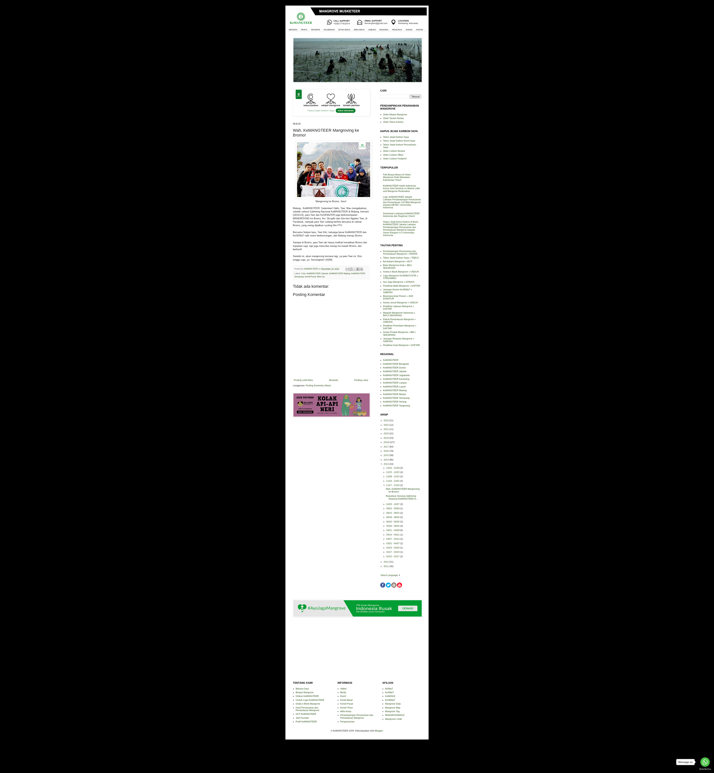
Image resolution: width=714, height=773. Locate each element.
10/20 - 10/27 (393, 504)
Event (343, 696)
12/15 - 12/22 (393, 472)
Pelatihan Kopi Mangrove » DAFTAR (401, 345)
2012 (386, 562)
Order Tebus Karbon (393, 122)
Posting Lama (361, 380)
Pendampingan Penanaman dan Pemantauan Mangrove (356, 716)
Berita (343, 692)
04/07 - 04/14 (393, 539)
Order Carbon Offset (393, 155)
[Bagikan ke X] (354, 269)
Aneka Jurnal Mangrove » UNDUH (400, 302)
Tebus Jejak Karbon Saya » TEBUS (401, 257)
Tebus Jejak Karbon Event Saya (399, 140)
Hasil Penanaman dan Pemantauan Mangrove (307, 709)
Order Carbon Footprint (394, 158)
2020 (386, 433)
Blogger (379, 730)
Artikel (343, 688)
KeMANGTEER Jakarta (317, 273)
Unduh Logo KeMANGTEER (310, 700)
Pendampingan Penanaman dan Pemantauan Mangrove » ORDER (400, 252)
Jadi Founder (302, 718)
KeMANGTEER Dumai (394, 367)
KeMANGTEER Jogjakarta (396, 375)
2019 (386, 438)
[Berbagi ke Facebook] (358, 269)
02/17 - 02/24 (393, 552)
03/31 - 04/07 (393, 543)
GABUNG (372, 30)
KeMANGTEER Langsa (395, 382)
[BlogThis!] (351, 269)
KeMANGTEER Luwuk (394, 386)
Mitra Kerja (345, 711)
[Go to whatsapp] (705, 762)
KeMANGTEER (390, 360)
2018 (386, 442)
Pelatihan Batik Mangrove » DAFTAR (401, 286)
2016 (386, 451)
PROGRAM (315, 30)
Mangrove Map (392, 707)
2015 (386, 455)
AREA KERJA (359, 30)
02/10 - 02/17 (393, 556)
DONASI (409, 30)
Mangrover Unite (393, 719)
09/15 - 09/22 (393, 513)
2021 (386, 429)
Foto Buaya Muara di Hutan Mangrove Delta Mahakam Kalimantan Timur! (397, 177)
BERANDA (293, 30)
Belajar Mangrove (305, 692)
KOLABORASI (329, 30)
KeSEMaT (390, 700)
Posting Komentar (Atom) (318, 385)
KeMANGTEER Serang (394, 401)
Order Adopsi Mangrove (395, 114)
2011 (386, 566)
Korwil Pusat (310, 276)
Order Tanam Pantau (393, 118)
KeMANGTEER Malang (339, 273)
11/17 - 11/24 (393, 485)
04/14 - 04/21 (393, 534)
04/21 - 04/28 (393, 530)
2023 (386, 420)
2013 (386, 464)
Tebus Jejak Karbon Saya (396, 137)
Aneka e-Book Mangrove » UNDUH (401, 271)
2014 (386, 459)
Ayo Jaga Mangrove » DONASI (398, 282)
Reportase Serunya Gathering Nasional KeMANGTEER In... (402, 497)
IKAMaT (389, 688)
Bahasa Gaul (302, 688)
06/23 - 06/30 (393, 521)
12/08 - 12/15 (393, 476)
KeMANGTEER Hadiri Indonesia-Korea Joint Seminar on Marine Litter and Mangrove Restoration (401, 189)
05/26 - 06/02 (393, 526)
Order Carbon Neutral (394, 151)
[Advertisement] (331, 433)
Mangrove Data (393, 704)
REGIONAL (383, 30)
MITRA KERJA (344, 30)
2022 (386, 425)
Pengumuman (347, 721)
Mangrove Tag (392, 711)
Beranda (333, 380)
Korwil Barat (346, 700)
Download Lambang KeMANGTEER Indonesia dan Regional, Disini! (401, 214)
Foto (303, 273)
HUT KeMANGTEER (306, 714)
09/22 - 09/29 (393, 508)
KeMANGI (390, 696)
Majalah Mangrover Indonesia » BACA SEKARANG (399, 314)
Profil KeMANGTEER (306, 721)
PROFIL (304, 30)
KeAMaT (389, 692)
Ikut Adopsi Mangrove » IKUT (397, 261)
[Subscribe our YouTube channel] (399, 587)
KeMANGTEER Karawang (396, 379)
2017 (386, 446)
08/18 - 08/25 (393, 517)
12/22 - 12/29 (393, 468)
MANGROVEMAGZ (394, 715)
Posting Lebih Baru (303, 380)
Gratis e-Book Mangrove (308, 704)
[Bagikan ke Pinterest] (361, 269)
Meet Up (321, 276)
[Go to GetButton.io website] (705, 769)
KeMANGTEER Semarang (396, 398)
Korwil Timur (346, 707)
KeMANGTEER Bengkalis (396, 364)
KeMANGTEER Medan (394, 394)
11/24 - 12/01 (393, 481)
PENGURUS (397, 30)
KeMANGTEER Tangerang (396, 405)
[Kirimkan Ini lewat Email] (347, 269)
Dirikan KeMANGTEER (307, 696)
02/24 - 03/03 (393, 547)
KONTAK (419, 30)
